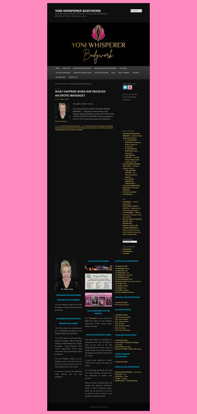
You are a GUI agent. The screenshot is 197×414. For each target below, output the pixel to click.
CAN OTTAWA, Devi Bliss (123, 347)
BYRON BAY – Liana (121, 376)
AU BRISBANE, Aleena (122, 268)
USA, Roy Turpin (120, 328)
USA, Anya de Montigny (122, 330)
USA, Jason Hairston (121, 319)
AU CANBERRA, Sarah (122, 277)
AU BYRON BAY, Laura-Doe (123, 275)
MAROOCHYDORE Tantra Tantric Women (128, 281)
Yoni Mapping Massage (61, 130)
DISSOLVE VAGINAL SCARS (82, 73)
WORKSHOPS (127, 249)
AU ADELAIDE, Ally (121, 271)
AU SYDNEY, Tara (120, 288)
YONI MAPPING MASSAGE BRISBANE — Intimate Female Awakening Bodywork (132, 136)
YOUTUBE (135, 73)
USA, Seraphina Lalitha (122, 326)
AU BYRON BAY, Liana (122, 273)
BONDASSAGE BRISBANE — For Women (128, 372)
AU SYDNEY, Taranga (122, 290)
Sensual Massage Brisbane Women (87, 128)
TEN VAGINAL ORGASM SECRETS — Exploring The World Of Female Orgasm (131, 208)
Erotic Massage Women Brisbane (95, 126)
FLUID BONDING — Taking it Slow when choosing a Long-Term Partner (132, 215)
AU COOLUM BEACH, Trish (123, 279)
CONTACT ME (73, 77)
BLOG (113, 73)
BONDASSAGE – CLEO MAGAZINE (126, 381)
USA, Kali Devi (119, 323)
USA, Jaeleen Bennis (121, 321)
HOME (58, 68)
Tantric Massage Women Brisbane (71, 126)
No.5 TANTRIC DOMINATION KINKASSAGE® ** (130, 181)
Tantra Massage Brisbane (105, 128)
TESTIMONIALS (60, 77)
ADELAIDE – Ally (120, 374)
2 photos (90, 104)
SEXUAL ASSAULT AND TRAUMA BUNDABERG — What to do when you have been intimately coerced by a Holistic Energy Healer (132, 230)
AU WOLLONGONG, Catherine (124, 292)
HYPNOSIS (123, 68)
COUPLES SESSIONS (101, 73)
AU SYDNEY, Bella (121, 284)
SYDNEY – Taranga (121, 378)
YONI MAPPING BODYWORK (82, 68)
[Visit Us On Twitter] (125, 89)
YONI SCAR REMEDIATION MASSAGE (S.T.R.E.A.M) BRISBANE (131, 188)
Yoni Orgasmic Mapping (76, 130)
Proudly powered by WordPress (98, 407)
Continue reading (61, 121)
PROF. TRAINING (123, 73)
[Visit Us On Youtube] (129, 89)
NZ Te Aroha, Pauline (122, 305)
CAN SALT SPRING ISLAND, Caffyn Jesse (128, 349)
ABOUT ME (66, 68)
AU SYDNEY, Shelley (121, 286)
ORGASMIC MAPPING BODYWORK (105, 68)
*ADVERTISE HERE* (121, 266)
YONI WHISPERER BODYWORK (78, 11)
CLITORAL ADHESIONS (63, 73)
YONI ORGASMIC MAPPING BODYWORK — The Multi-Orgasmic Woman (131, 166)
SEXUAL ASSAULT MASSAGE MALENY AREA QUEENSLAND (132, 221)
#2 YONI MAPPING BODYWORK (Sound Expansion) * (131, 151)
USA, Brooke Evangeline (123, 317)
